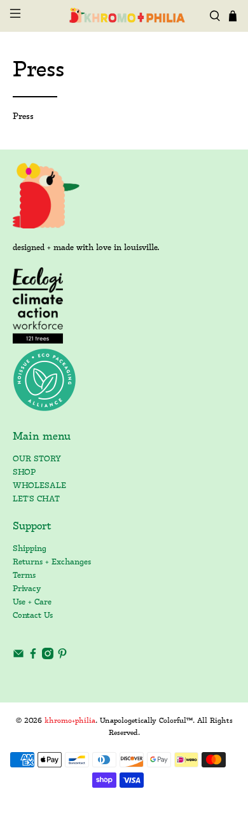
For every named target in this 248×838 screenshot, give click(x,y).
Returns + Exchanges (52, 562)
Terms (24, 575)
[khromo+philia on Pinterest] (62, 657)
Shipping (29, 549)
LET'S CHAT (36, 499)
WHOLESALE (39, 486)
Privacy (27, 589)
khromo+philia (70, 721)
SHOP (24, 472)
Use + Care (32, 602)
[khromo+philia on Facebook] (33, 657)
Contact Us (33, 615)
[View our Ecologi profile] (38, 305)
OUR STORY (37, 459)
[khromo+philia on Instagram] (47, 657)
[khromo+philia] (124, 16)
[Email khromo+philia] (18, 657)
